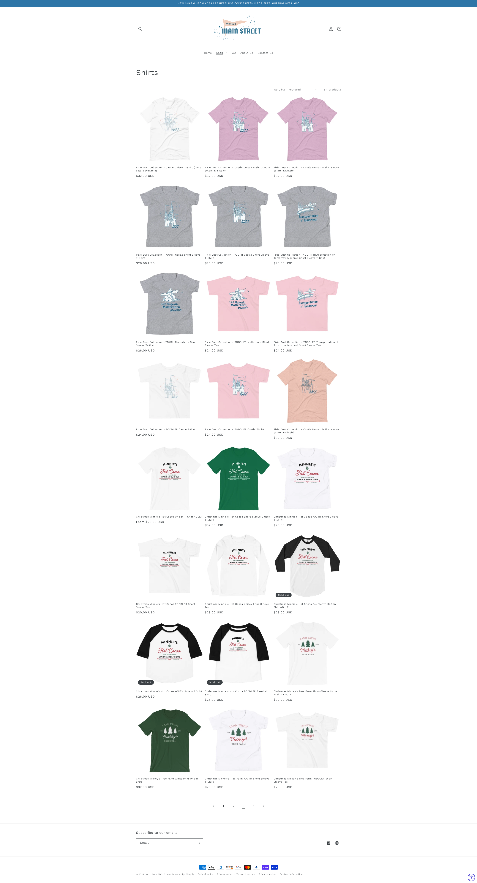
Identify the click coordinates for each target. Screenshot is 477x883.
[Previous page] (213, 806)
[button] (140, 29)
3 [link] (243, 806)
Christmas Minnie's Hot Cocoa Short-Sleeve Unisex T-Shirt (237, 518)
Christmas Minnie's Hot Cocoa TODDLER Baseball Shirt (236, 693)
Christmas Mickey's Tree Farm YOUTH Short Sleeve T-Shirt (237, 780)
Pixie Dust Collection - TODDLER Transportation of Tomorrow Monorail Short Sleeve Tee (306, 344)
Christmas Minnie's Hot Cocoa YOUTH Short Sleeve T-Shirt (306, 518)
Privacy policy (225, 874)
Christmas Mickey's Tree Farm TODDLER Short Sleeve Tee (303, 780)
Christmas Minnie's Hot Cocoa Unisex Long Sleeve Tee (237, 606)
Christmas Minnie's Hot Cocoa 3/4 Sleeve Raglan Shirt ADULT (305, 606)
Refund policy (205, 874)
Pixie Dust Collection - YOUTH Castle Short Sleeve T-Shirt (168, 256)
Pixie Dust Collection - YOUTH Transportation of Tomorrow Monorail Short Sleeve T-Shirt (304, 256)
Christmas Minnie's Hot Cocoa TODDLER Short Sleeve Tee (165, 606)
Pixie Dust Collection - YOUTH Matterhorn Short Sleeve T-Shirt (166, 344)
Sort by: (279, 89)
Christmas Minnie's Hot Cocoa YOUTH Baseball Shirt (169, 691)
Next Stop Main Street (158, 874)
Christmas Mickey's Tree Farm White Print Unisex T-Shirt (169, 780)
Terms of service (245, 874)
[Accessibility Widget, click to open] (471, 877)
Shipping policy (267, 874)
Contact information (291, 874)
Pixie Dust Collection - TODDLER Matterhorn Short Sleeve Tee (237, 344)
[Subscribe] (199, 842)
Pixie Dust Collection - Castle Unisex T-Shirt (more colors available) (168, 169)
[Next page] (264, 806)
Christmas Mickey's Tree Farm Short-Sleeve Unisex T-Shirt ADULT (306, 693)
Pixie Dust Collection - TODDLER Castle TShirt (165, 429)
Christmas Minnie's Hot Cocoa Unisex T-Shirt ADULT (169, 516)
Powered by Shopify (183, 874)
